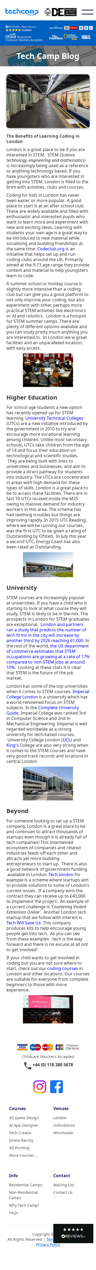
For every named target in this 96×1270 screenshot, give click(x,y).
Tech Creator (20, 1132)
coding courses (62, 968)
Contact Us (63, 1192)
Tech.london (61, 874)
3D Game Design (24, 1117)
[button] (73, 1233)
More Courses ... (23, 1155)
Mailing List (63, 1184)
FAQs (13, 1212)
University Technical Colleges (54, 418)
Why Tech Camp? (24, 1205)
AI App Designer (23, 1125)
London (60, 1117)
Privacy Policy (48, 1244)
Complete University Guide (42, 710)
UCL (67, 740)
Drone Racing (21, 1140)
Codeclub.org (51, 249)
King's (12, 745)
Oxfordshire (64, 1125)
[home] (25, 12)
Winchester (63, 1132)
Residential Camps (25, 1184)
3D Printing (19, 1147)
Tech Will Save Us (23, 923)
